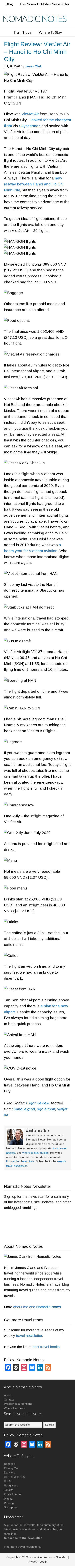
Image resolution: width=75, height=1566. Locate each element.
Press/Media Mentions (18, 1403)
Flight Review (37, 1103)
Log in (43, 1561)
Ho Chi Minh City (14, 1476)
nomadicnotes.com (41, 1557)
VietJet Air (30, 114)
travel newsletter (29, 1336)
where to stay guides (35, 1152)
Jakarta (8, 1489)
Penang (9, 1503)
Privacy (32, 1561)
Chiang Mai (11, 1468)
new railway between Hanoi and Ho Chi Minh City (33, 184)
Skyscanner (29, 126)
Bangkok (9, 1463)
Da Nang (9, 1472)
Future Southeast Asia (20, 1161)
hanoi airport (24, 1109)
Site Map (61, 1557)
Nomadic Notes (38, 18)
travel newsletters (29, 1546)
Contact (9, 1399)
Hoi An (8, 1481)
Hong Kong (11, 1485)
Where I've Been (14, 1408)
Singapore (10, 1507)
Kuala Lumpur (13, 1494)
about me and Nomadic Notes (37, 1307)
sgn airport (46, 1109)
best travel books (46, 1347)
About (7, 1395)
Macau (8, 1498)
